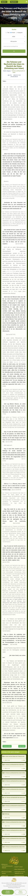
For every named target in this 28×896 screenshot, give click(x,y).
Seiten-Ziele (5, 876)
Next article (21, 746)
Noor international (19, 869)
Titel (8, 32)
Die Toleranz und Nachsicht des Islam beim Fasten (16, 764)
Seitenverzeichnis (19, 876)
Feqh (16, 864)
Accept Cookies (8, 892)
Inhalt (13, 32)
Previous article (7, 746)
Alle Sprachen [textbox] (13, 41)
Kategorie (19, 32)
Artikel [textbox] (13, 36)
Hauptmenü (14, 1)
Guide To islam (19, 867)
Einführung (6, 814)
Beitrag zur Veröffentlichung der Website (7, 866)
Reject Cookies (20, 892)
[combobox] (14, 36)
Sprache (4, 1)
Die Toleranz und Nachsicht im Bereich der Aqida (15, 805)
